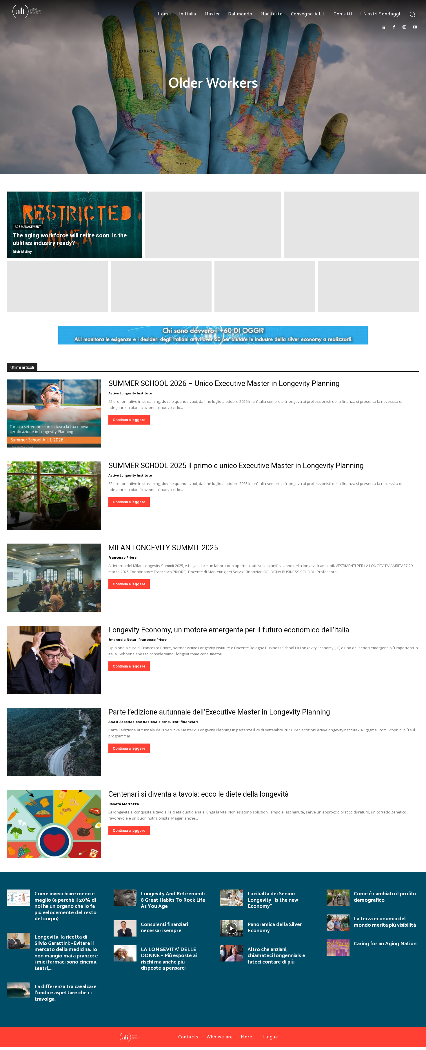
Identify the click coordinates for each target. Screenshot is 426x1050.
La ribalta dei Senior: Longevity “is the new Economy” (272, 900)
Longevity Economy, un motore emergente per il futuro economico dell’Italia (228, 630)
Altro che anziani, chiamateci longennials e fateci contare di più (276, 955)
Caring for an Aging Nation (385, 943)
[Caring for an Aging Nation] (338, 947)
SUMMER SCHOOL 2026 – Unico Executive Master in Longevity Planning (224, 383)
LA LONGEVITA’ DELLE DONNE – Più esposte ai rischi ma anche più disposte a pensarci (169, 959)
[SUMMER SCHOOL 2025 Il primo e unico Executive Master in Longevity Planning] (54, 495)
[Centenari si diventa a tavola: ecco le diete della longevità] (54, 824)
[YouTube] (415, 27)
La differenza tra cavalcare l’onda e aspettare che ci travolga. (65, 993)
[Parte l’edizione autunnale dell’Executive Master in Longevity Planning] (54, 742)
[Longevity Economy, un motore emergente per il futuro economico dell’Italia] (54, 660)
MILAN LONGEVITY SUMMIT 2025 (163, 548)
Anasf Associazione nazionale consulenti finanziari (153, 721)
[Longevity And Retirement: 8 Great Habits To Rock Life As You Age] (125, 898)
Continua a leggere (129, 420)
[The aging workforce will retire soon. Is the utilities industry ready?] (74, 225)
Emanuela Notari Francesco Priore (137, 639)
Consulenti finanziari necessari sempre (164, 927)
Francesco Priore (122, 557)
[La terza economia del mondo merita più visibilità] (338, 922)
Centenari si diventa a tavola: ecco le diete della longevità (198, 794)
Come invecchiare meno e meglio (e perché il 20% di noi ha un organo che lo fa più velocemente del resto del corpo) (65, 906)
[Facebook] (394, 27)
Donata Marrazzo (123, 804)
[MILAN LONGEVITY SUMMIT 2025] (54, 578)
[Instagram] (404, 27)
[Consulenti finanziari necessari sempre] (125, 928)
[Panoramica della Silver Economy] (231, 928)
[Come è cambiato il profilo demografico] (338, 898)
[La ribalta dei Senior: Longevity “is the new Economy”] (231, 898)
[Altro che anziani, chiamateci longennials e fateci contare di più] (231, 953)
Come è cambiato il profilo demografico (385, 897)
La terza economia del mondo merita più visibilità (385, 922)
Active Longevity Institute (130, 393)
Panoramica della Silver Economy (274, 927)
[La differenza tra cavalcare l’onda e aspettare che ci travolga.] (18, 990)
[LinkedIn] (383, 27)
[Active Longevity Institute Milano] (45, 11)
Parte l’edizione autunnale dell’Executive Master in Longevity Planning (219, 712)
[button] (412, 14)
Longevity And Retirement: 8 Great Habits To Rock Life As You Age (173, 900)
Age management (28, 226)
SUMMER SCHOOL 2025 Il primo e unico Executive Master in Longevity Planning (236, 465)
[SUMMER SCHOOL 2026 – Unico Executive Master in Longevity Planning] (54, 413)
